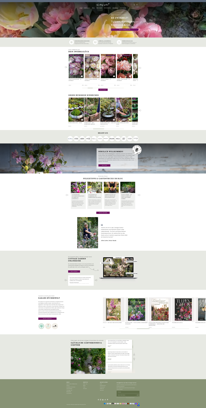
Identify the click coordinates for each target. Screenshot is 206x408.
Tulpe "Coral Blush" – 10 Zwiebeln (123, 66)
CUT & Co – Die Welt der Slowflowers (112, 308)
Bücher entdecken (47, 318)
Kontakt (85, 388)
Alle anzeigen (103, 89)
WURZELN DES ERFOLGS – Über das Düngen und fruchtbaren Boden (110, 196)
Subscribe (137, 395)
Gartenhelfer (69, 388)
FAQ (84, 387)
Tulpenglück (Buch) (178, 308)
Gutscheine (69, 393)
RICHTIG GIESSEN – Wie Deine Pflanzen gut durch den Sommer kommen (126, 196)
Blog (84, 385)
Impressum (102, 387)
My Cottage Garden (76, 404)
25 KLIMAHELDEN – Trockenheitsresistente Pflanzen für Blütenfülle (78, 196)
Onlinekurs (87, 7)
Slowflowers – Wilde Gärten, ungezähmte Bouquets (133, 309)
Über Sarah (104, 165)
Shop (81, 7)
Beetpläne (115, 7)
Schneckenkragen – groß (75, 108)
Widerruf (102, 388)
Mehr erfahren (74, 271)
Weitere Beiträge (103, 212)
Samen (68, 385)
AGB (101, 383)
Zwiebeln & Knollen (71, 387)
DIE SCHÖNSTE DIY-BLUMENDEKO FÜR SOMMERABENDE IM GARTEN (94, 196)
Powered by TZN (83, 404)
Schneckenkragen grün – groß (123, 109)
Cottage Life (69, 390)
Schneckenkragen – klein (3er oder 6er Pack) (107, 109)
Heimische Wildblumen (72, 383)
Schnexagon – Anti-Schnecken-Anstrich (90, 109)
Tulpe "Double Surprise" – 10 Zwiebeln (92, 66)
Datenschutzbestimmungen (130, 397)
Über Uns (85, 383)
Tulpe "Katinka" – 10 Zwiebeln (106, 66)
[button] (81, 7)
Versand (102, 390)
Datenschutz (103, 385)
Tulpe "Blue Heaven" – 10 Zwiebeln (75, 66)
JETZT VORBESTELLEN (124, 29)
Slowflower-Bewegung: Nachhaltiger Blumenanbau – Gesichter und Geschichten (159, 309)
